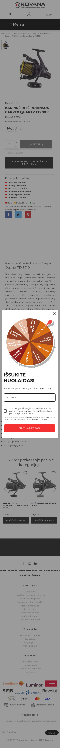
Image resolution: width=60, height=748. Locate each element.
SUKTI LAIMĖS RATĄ (29, 428)
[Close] (54, 313)
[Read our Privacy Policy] (54, 418)
